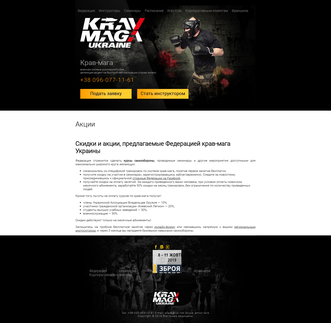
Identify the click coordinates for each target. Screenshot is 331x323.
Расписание (154, 11)
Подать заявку (106, 93)
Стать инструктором (163, 93)
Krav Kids (174, 11)
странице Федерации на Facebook (156, 178)
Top (322, 314)
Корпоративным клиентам (206, 11)
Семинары (132, 11)
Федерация (98, 271)
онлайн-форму (164, 227)
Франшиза (240, 11)
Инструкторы (109, 11)
